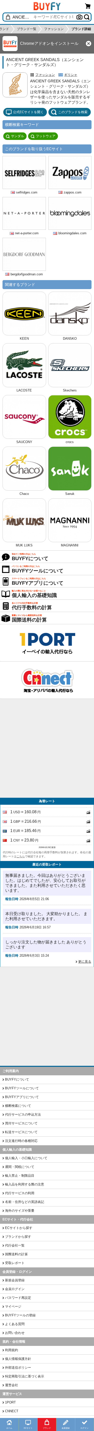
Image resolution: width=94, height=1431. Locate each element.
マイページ (13, 1306)
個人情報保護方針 (18, 1359)
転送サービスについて (21, 1132)
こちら (21, 856)
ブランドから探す (18, 1237)
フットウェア (45, 136)
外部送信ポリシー (18, 1367)
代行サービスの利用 (19, 1193)
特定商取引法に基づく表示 (24, 1376)
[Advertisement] (47, 748)
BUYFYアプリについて (22, 1097)
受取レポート (15, 1263)
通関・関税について (19, 1167)
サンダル (17, 136)
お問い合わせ (15, 1333)
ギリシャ (70, 75)
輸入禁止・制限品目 (19, 1175)
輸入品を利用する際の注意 (24, 1184)
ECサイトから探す (18, 1228)
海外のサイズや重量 (19, 1210)
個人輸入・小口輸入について (26, 1158)
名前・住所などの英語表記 (24, 1202)
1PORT (10, 1402)
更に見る (84, 961)
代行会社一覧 (15, 1245)
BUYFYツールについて (22, 1088)
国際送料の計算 (16, 1254)
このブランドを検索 (72, 112)
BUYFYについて (17, 1079)
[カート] (88, 6)
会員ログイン (15, 1289)
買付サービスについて (21, 1123)
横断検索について (18, 1106)
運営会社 (11, 1385)
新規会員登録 (15, 1280)
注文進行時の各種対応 (21, 1141)
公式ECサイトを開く (28, 112)
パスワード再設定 (18, 1298)
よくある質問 (15, 1324)
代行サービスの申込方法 (23, 1114)
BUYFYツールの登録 (20, 1315)
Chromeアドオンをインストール (49, 43)
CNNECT (11, 1411)
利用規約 (11, 1350)
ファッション (45, 75)
